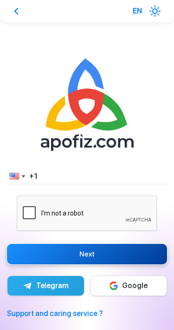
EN (137, 11)
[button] (16, 176)
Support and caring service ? (55, 313)
